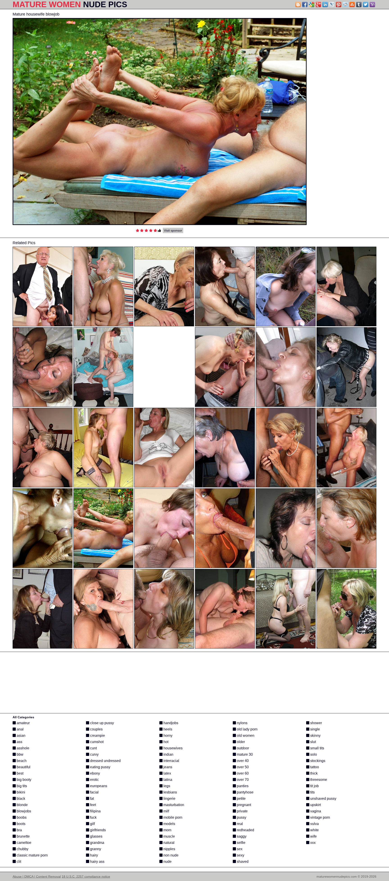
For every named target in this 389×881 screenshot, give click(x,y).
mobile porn (172, 817)
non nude (171, 855)
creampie (97, 735)
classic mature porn (32, 855)
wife (313, 836)
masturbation (173, 805)
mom (167, 830)
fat (91, 798)
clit (18, 861)
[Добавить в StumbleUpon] (352, 4)
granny (95, 849)
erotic (94, 780)
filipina (95, 811)
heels (167, 729)
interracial (171, 761)
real (239, 824)
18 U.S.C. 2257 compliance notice (86, 876)
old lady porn (247, 729)
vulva (314, 824)
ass (19, 742)
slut (312, 742)
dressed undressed (105, 761)
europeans (98, 786)
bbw (19, 754)
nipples (169, 849)
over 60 (242, 773)
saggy (241, 836)
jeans (167, 767)
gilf (92, 824)
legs (166, 786)
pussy (241, 817)
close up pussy (101, 723)
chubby (22, 849)
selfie (240, 843)
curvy (94, 754)
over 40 (242, 761)
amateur (23, 723)
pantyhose (244, 792)
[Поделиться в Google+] (318, 4)
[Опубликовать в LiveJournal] (332, 4)
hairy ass (96, 861)
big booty (23, 780)
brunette (23, 836)
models (169, 824)
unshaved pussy (322, 798)
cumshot (96, 742)
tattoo (314, 767)
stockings (317, 761)
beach (21, 761)
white (314, 830)
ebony (94, 773)
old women (245, 735)
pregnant (243, 805)
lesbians (170, 792)
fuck (93, 817)
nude (167, 861)
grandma (96, 843)
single (314, 729)
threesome (318, 780)
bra (19, 830)
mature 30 (244, 754)
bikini (20, 792)
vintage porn (319, 817)
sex (239, 849)
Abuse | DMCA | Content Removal (37, 876)
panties (242, 786)
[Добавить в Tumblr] (359, 4)
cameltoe (23, 843)
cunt (93, 748)
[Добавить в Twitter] (365, 4)
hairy (93, 855)
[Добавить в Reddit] (345, 4)
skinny (315, 735)
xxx (312, 843)
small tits (316, 748)
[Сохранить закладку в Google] (311, 4)
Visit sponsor (173, 230)
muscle (169, 836)
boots (20, 824)
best (19, 773)
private (242, 811)
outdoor (242, 748)
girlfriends (97, 830)
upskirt (315, 805)
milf (166, 811)
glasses (95, 836)
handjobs (170, 723)
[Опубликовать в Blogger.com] (298, 4)
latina (167, 780)
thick (313, 773)
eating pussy (99, 767)
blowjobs (23, 811)
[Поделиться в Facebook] (305, 4)
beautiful (23, 767)
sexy (240, 855)
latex (167, 773)
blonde (22, 805)
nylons (241, 723)
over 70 (242, 780)
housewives (173, 748)
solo (313, 754)
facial (94, 792)
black (20, 798)
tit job (314, 786)
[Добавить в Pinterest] (338, 4)
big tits (21, 786)
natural (168, 843)
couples (96, 729)
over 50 (242, 767)
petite (241, 798)
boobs (21, 817)
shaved (242, 861)
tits (312, 792)
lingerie (169, 798)
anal (20, 729)
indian (168, 754)
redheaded (245, 830)
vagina (315, 811)
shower (315, 723)
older (240, 742)
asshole (22, 748)
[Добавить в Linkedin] (325, 4)
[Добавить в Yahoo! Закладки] (372, 4)
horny (167, 735)
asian (20, 735)
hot (165, 742)
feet (92, 805)
